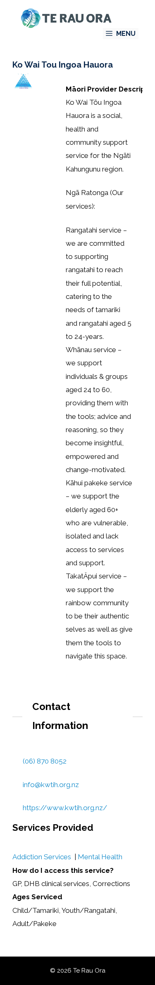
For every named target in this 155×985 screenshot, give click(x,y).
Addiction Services (41, 857)
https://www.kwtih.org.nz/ (65, 808)
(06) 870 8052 (45, 761)
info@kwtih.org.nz (51, 784)
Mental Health (100, 857)
